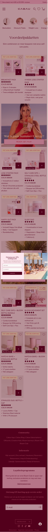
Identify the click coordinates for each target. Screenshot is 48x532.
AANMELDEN (11, 273)
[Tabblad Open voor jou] (38, 524)
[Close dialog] (45, 254)
